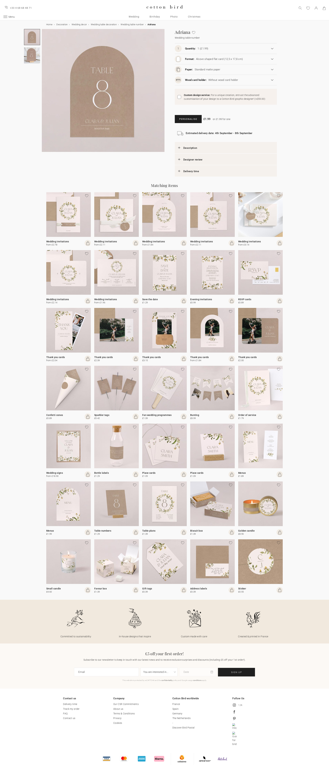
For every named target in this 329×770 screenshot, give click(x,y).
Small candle (53, 588)
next (44, 92)
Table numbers (102, 530)
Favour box (100, 588)
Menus (242, 473)
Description (190, 148)
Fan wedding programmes (157, 415)
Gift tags (147, 588)
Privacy (117, 718)
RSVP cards (244, 299)
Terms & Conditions (124, 713)
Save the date (150, 299)
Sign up (236, 672)
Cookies (117, 723)
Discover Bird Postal (183, 727)
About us (118, 709)
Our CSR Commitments (126, 704)
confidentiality (167, 680)
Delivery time (191, 171)
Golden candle (246, 530)
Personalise (188, 119)
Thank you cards (55, 357)
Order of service (247, 415)
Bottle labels (101, 473)
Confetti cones (54, 415)
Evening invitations (201, 299)
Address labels (198, 588)
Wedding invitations (57, 241)
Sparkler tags (101, 415)
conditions (197, 680)
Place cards (148, 473)
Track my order (71, 709)
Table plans (148, 530)
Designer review (193, 159)
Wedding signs (54, 473)
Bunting (194, 415)
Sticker (242, 588)
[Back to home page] (164, 11)
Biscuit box (196, 530)
